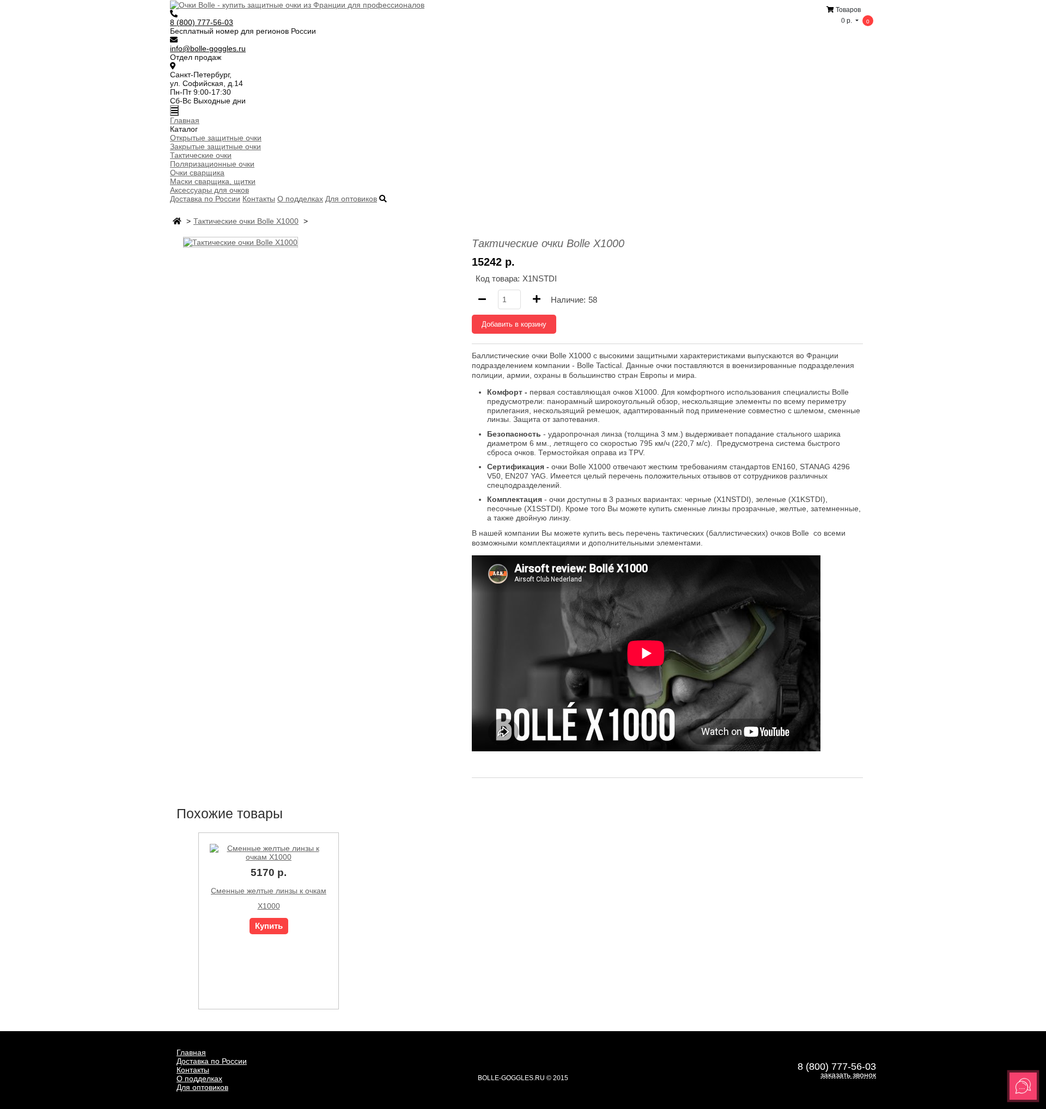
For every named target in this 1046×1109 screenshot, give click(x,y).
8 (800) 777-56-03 (201, 22)
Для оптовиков (351, 198)
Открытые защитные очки (216, 137)
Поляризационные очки (212, 164)
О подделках (300, 198)
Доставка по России (205, 198)
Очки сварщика (197, 172)
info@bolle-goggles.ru (208, 48)
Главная (184, 120)
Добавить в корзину (514, 324)
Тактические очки (201, 155)
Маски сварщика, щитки (213, 181)
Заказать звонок (848, 1075)
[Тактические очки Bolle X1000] (240, 241)
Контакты (258, 198)
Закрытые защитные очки (215, 146)
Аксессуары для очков (209, 190)
